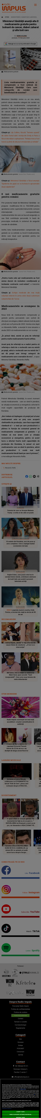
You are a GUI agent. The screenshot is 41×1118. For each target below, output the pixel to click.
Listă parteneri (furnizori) (6, 1108)
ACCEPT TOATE (20, 1111)
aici (34, 1094)
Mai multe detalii (23, 1089)
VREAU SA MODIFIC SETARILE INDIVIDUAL (20, 1114)
